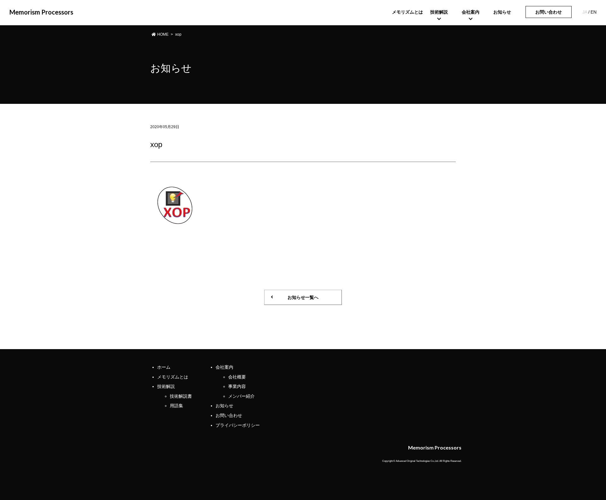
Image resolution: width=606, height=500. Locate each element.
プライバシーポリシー (238, 425)
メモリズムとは (172, 376)
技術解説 (166, 386)
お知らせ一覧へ (303, 297)
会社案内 (224, 367)
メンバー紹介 (241, 396)
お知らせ (224, 405)
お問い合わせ (548, 12)
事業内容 (237, 386)
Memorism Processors (41, 12)
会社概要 (237, 376)
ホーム (163, 367)
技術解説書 (181, 396)
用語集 (176, 405)
